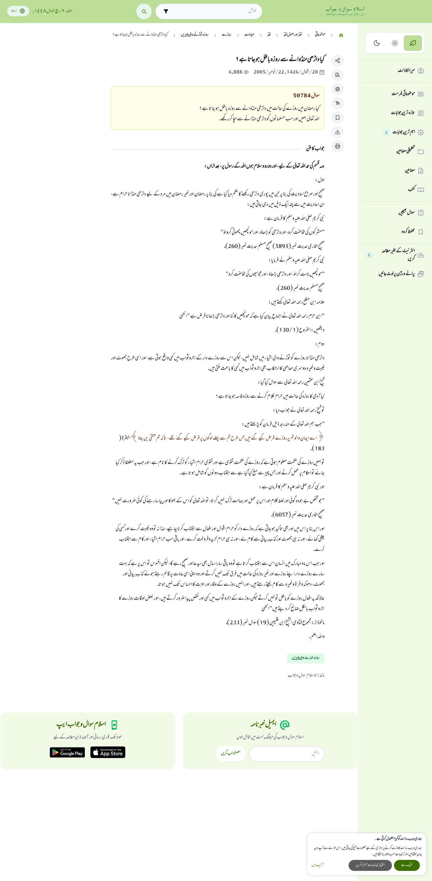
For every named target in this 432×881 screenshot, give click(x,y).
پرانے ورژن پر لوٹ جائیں (397, 274)
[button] (338, 61)
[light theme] (395, 43)
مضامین (410, 170)
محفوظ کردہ (408, 232)
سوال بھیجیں (406, 213)
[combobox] (214, 11)
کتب (411, 189)
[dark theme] (377, 43)
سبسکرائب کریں (230, 754)
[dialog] (366, 854)
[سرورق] (341, 35)
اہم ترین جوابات (400, 132)
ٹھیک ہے (407, 865)
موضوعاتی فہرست (403, 94)
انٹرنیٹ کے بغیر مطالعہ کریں (391, 255)
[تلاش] (144, 11)
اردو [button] (14, 11)
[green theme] (413, 43)
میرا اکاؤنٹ (406, 71)
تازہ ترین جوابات (403, 113)
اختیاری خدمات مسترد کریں (370, 865)
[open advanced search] (166, 11)
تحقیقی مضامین (405, 151)
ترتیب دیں (317, 865)
